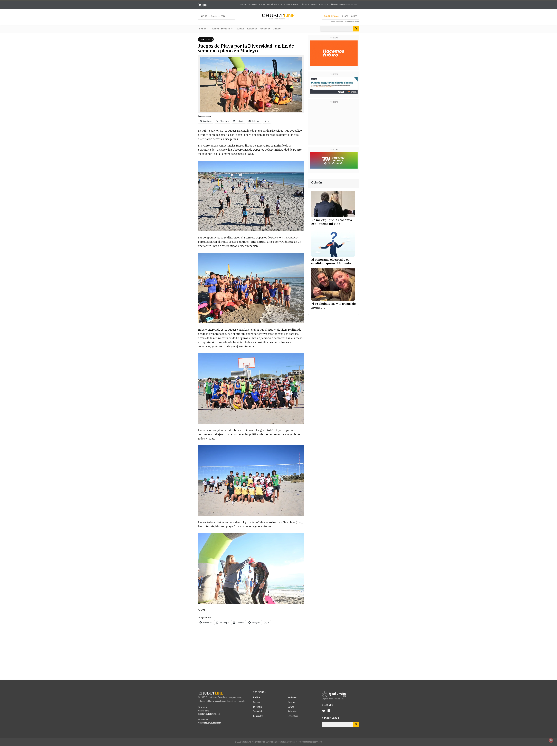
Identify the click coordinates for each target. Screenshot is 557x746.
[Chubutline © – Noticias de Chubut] (278, 17)
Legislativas (293, 716)
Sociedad (239, 28)
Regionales (252, 28)
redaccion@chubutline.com (345, 4)
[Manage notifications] (551, 740)
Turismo (291, 702)
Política (256, 697)
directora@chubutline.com (315, 4)
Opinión (215, 28)
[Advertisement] (251, 653)
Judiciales (292, 711)
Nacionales (265, 28)
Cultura (291, 706)
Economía (257, 706)
